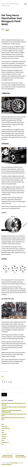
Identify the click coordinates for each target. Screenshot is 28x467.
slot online (3, 438)
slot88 (2, 440)
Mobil (2, 430)
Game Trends (4, 426)
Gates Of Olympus (5, 428)
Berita (2, 424)
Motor (2, 432)
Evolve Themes (14, 462)
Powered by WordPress (6, 464)
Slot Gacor (3, 436)
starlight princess (5, 442)
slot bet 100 (4, 434)
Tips (2, 376)
